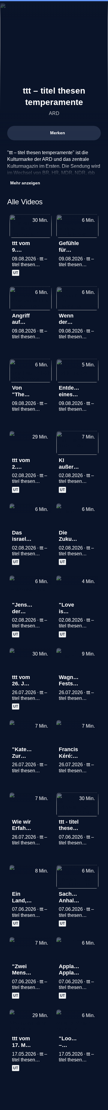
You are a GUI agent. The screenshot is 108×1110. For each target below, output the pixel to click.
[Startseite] (54, 10)
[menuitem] (78, 11)
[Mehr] (44, 245)
